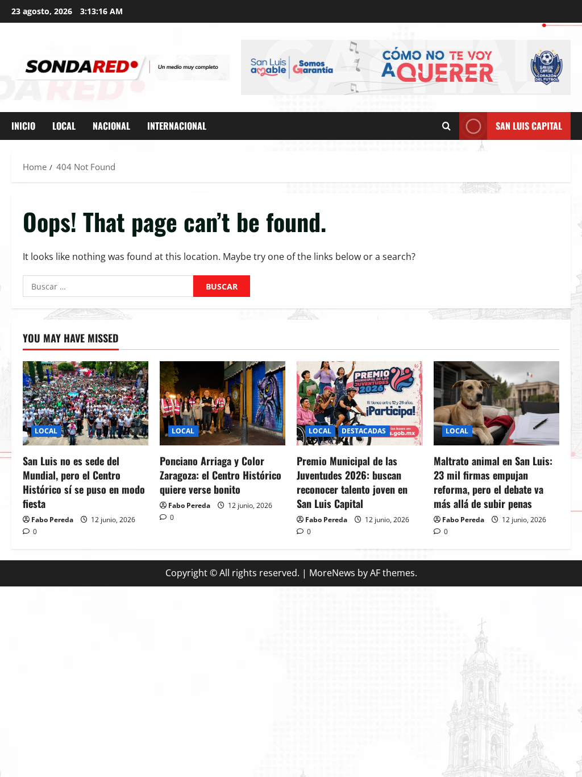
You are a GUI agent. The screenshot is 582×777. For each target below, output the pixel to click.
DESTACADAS (364, 431)
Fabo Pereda (52, 519)
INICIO (23, 126)
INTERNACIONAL (176, 126)
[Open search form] (446, 126)
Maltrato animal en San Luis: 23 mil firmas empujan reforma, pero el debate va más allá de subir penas (493, 482)
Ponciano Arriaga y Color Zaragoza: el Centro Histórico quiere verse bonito (220, 475)
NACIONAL (111, 126)
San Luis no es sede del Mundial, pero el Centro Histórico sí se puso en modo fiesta (84, 482)
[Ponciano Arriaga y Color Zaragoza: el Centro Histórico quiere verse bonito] (222, 403)
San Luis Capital (529, 125)
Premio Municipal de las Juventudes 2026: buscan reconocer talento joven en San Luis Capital (352, 482)
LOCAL (64, 126)
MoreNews (332, 573)
